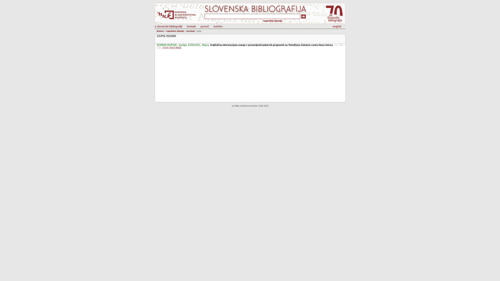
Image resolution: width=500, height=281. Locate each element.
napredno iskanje (272, 21)
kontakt (191, 26)
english (337, 26)
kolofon (218, 26)
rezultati (190, 31)
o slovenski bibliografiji (168, 26)
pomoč (205, 26)
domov (160, 31)
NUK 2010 (263, 106)
